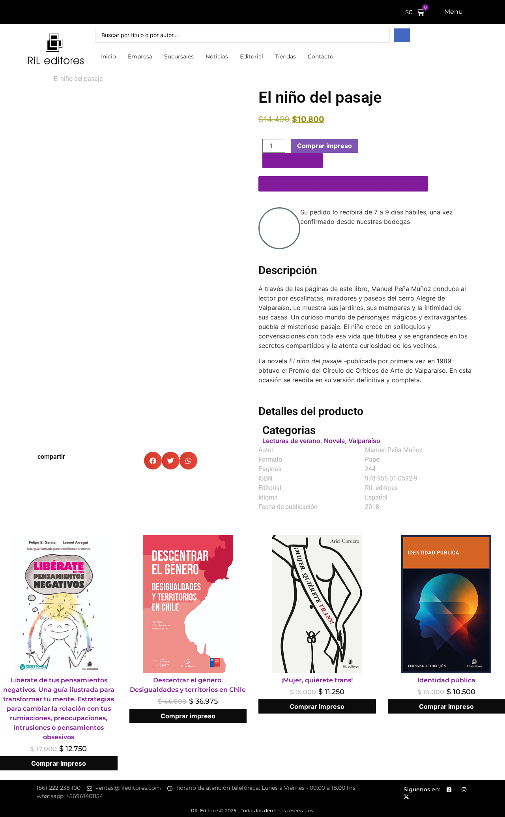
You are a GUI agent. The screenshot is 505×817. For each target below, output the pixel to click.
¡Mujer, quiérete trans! (317, 680)
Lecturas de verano (291, 441)
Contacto (320, 56)
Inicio (108, 56)
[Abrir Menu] (468, 12)
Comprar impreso (324, 146)
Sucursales (179, 56)
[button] (153, 461)
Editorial (251, 56)
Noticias (217, 56)
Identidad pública (446, 680)
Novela (334, 441)
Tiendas (285, 56)
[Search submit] (402, 35)
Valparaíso (364, 441)
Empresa (140, 56)
